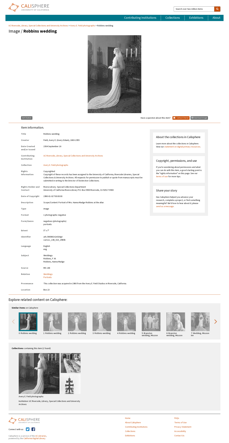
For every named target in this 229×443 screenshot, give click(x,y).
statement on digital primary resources (182, 146)
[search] (217, 9)
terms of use (162, 176)
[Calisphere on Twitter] (27, 429)
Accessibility (180, 431)
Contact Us (179, 436)
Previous (13, 321)
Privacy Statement (182, 427)
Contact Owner (182, 118)
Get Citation (26, 118)
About (216, 18)
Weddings (48, 274)
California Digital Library (34, 438)
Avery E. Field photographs (82, 25)
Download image (200, 118)
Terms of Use (180, 422)
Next (215, 321)
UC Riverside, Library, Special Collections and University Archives (39, 25)
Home (127, 418)
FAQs (176, 418)
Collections (172, 18)
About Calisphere (133, 422)
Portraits (47, 277)
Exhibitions (196, 18)
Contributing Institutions (140, 18)
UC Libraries (40, 436)
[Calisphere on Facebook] (33, 429)
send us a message (165, 206)
